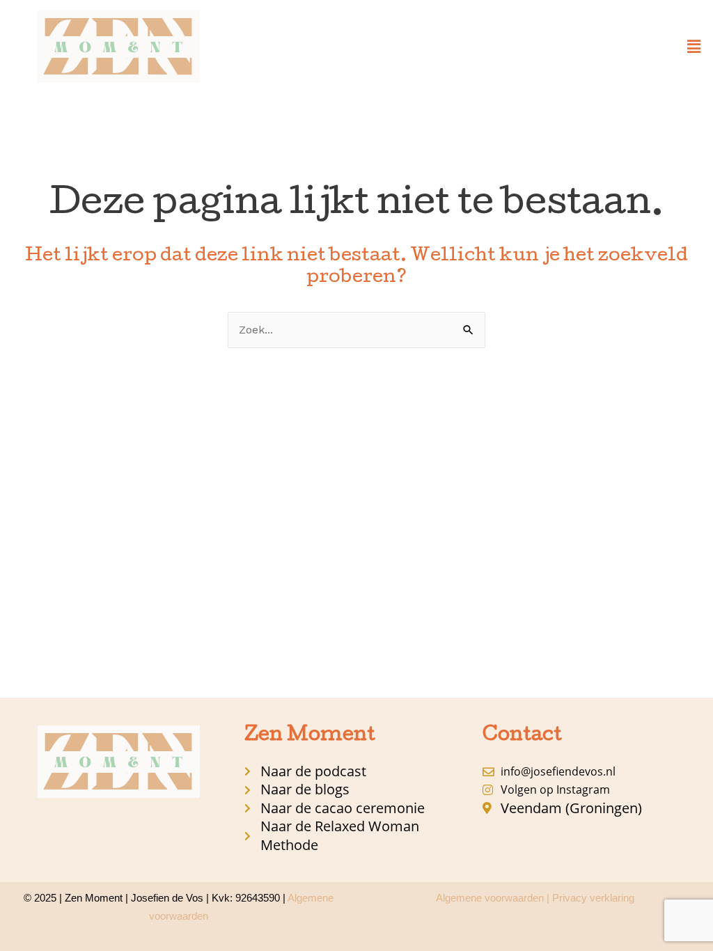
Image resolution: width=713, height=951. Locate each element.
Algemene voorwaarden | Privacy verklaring (535, 898)
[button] (694, 46)
